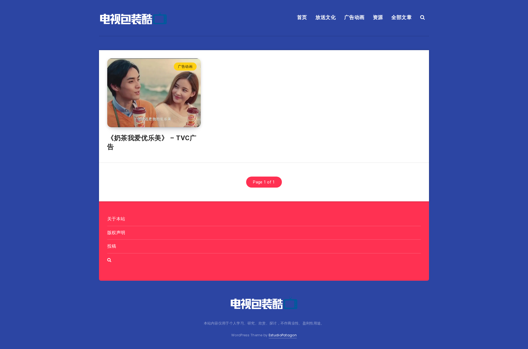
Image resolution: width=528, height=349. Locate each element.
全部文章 (401, 17)
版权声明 (116, 232)
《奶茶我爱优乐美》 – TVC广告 (152, 142)
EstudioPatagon (283, 335)
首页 (302, 17)
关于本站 (116, 219)
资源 (378, 17)
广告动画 (354, 17)
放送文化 (325, 17)
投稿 (111, 246)
